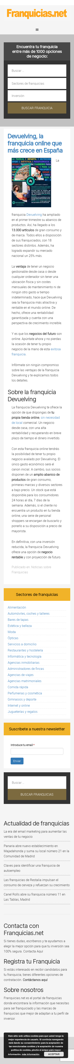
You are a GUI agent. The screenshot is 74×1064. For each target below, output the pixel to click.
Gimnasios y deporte (22, 699)
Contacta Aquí (32, 951)
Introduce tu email (23, 745)
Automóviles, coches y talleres (29, 613)
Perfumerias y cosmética (25, 693)
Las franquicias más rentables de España (37, 13)
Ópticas (13, 638)
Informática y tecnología (24, 656)
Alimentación (17, 607)
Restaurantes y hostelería (25, 650)
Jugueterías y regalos (22, 711)
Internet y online (19, 705)
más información (30, 1054)
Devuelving (34, 214)
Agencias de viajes (21, 675)
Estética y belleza (20, 626)
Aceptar (54, 1054)
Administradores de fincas (26, 668)
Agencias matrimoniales (24, 681)
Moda (12, 632)
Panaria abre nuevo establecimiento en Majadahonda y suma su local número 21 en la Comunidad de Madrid (36, 851)
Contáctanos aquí (35, 980)
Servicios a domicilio (22, 644)
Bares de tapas (18, 619)
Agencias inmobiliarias (23, 662)
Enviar (17, 761)
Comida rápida (18, 687)
